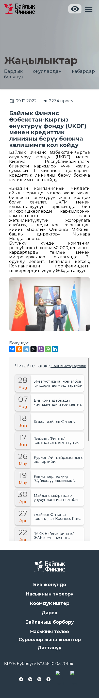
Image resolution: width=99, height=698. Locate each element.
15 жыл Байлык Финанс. (55, 421)
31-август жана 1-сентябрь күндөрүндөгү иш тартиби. (58, 383)
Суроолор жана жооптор (50, 639)
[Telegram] (26, 349)
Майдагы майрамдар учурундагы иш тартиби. (56, 497)
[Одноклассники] (19, 349)
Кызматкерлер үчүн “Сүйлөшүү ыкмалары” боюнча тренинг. (54, 478)
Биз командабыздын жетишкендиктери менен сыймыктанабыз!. (57, 402)
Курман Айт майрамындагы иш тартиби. (58, 459)
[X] (33, 349)
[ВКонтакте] (12, 349)
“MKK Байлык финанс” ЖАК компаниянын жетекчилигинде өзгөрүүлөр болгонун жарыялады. (54, 536)
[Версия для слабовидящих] (74, 8)
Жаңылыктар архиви (68, 366)
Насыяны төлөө (49, 631)
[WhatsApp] (48, 349)
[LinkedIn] (55, 349)
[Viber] (41, 349)
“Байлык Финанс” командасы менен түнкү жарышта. (56, 440)
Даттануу (49, 648)
